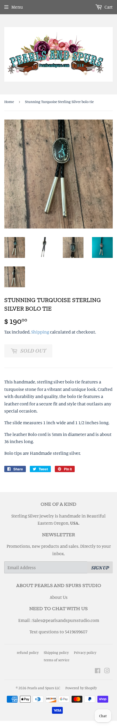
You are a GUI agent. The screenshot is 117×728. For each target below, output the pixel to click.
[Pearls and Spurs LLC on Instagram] (107, 671)
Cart (108, 7)
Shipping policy (56, 652)
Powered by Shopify (81, 687)
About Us (59, 597)
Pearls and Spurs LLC (43, 687)
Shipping (40, 332)
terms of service (56, 660)
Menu (17, 7)
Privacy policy (85, 652)
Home (9, 101)
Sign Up (100, 568)
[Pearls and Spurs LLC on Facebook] (98, 671)
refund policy (28, 652)
